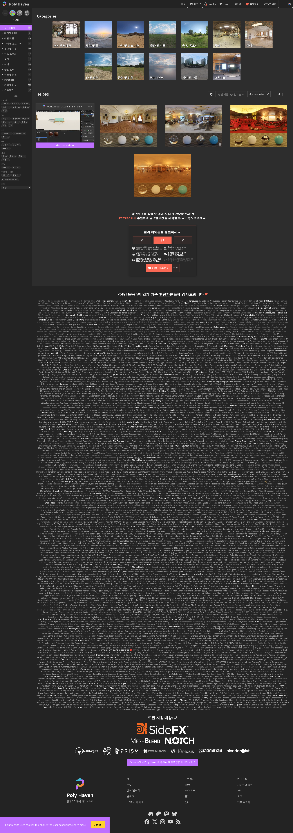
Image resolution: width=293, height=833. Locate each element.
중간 (16, 144)
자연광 (6, 133)
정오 (25, 103)
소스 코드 (190, 790)
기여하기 (190, 778)
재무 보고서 (243, 802)
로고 (239, 796)
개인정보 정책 (245, 784)
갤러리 (238, 4)
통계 (187, 796)
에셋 (183, 4)
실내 (5, 167)
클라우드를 (141, 258)
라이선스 (242, 778)
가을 (22, 156)
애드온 (197, 4)
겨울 (5, 159)
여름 (13, 156)
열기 (5, 175)
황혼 (26, 107)
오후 (5, 107)
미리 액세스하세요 (177, 248)
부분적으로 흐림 (21, 118)
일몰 (16, 107)
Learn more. (79, 825)
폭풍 (24, 122)
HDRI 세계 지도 (135, 802)
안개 (16, 122)
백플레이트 (11, 179)
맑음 (5, 118)
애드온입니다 (176, 255)
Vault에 (139, 253)
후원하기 (254, 4)
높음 (5, 148)
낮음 (5, 144)
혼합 (5, 137)
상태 (187, 802)
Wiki (187, 784)
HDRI (43, 94)
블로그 (130, 796)
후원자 (164, 294)
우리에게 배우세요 (176, 258)
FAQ (129, 784)
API (239, 790)
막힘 (16, 175)
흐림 (5, 122)
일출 (5, 103)
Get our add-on (65, 145)
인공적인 (19, 133)
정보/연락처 (270, 4)
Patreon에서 (127, 218)
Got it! (98, 825)
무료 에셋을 (153, 247)
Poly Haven (19, 4)
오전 (15, 103)
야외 (16, 167)
